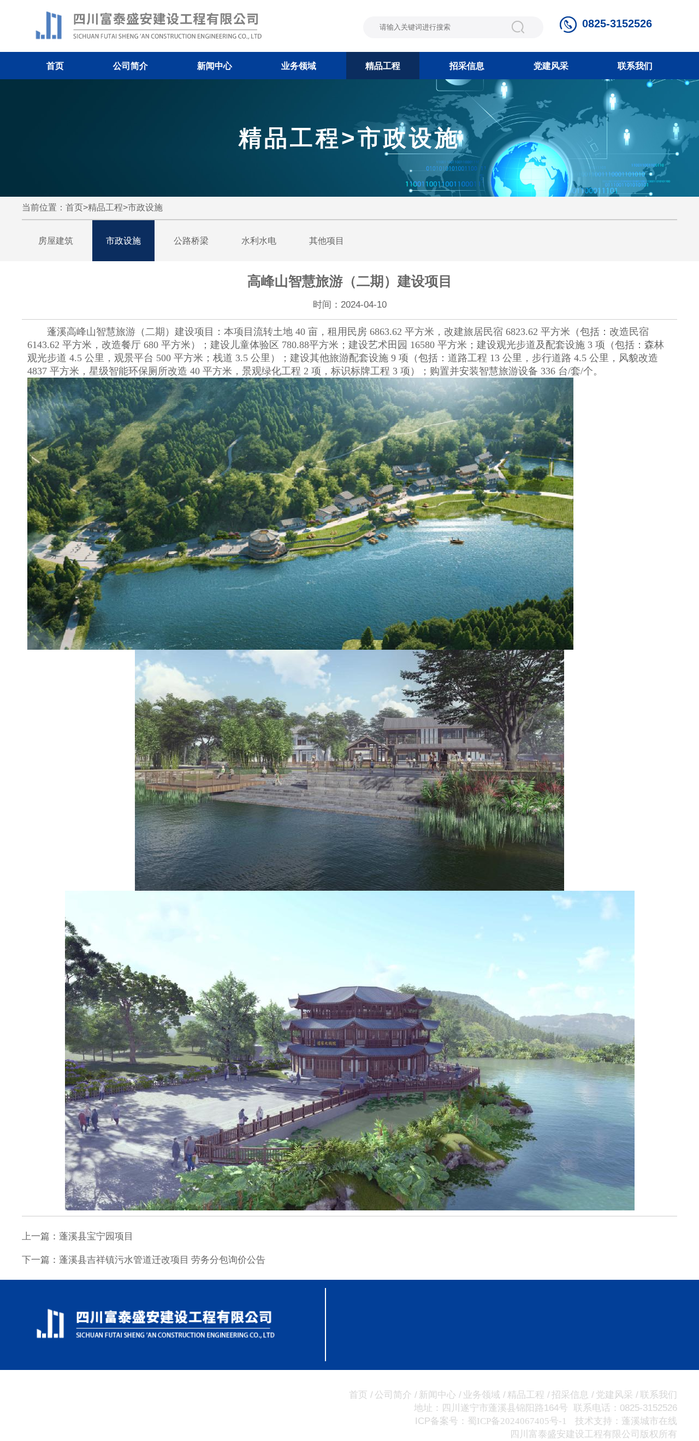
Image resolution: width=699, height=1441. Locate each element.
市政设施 (145, 207)
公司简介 (130, 65)
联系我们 (635, 65)
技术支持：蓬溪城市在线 (626, 1421)
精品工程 (382, 65)
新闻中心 (214, 65)
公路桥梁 (191, 240)
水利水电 (258, 240)
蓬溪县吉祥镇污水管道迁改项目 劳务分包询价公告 (162, 1260)
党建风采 (551, 65)
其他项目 (326, 240)
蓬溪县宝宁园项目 (96, 1236)
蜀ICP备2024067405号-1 (517, 1421)
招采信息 (466, 65)
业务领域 (298, 65)
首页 (55, 65)
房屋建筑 (55, 240)
